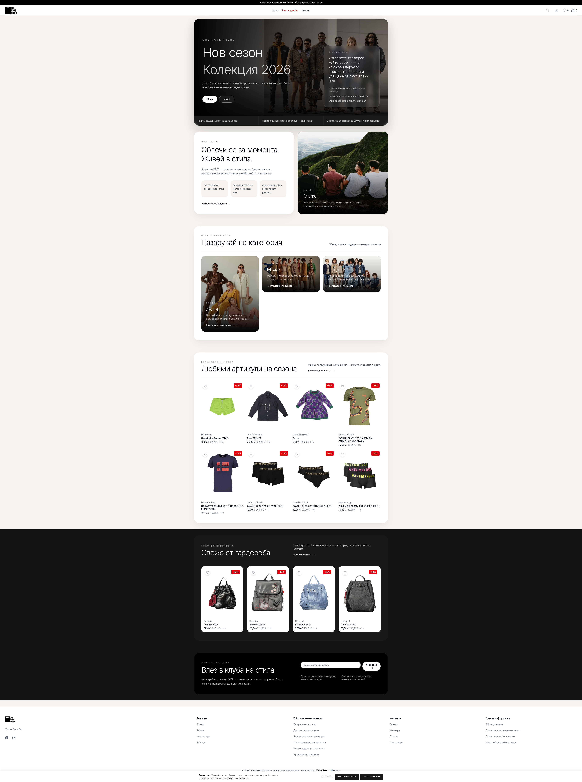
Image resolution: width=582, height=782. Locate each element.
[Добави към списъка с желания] (205, 386)
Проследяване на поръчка (309, 742)
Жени (210, 99)
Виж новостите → (304, 554)
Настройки (327, 776)
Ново (275, 10)
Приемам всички (372, 776)
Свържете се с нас (304, 724)
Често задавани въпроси (308, 748)
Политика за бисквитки (500, 736)
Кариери (395, 730)
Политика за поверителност (503, 730)
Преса (393, 736)
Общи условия (494, 724)
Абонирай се (371, 666)
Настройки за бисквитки (501, 742)
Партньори (396, 742)
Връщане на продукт (306, 754)
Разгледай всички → (321, 370)
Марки (306, 10)
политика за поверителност (236, 778)
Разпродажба (290, 10)
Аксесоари (203, 736)
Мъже (226, 99)
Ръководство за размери (308, 736)
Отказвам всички (346, 776)
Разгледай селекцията (215, 203)
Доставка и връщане (306, 730)
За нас (393, 724)
